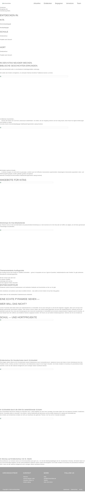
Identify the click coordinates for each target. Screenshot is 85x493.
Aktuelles (37, 3)
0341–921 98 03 (48, 482)
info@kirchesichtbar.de (50, 478)
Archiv (80, 489)
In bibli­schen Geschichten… (7, 119)
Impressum (66, 489)
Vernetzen (70, 3)
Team (79, 3)
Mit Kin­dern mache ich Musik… (8, 170)
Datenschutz (74, 489)
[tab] (42, 119)
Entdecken (48, 3)
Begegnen (59, 3)
